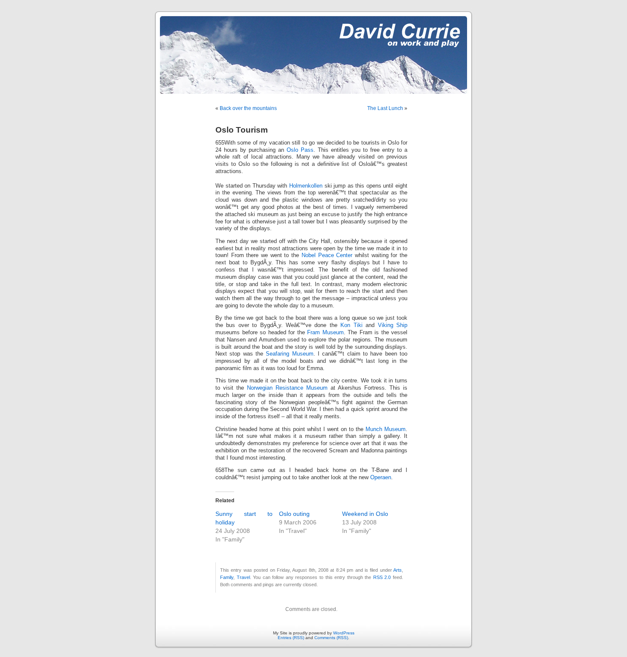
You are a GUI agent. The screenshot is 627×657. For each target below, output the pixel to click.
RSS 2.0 (382, 577)
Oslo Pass (300, 150)
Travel (243, 577)
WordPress (343, 633)
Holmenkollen (305, 186)
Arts (397, 570)
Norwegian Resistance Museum (287, 388)
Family (226, 577)
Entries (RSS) (291, 637)
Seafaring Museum (289, 354)
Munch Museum (386, 429)
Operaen (380, 477)
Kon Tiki (351, 325)
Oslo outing (294, 513)
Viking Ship (392, 325)
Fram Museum (325, 333)
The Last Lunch (385, 108)
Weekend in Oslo (365, 513)
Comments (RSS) (331, 637)
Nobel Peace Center (327, 255)
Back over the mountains (248, 108)
